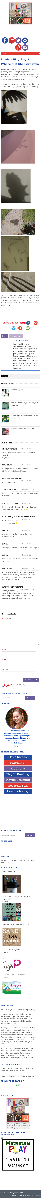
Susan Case (7, 465)
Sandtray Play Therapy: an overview (16, 924)
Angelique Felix (9, 449)
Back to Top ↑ (36, 1195)
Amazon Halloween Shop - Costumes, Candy (17, 1076)
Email (5, 659)
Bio (5, 336)
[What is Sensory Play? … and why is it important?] (12, 921)
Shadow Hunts (27, 295)
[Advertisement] (21, 31)
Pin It (20, 376)
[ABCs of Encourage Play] (12, 972)
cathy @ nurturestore (12, 587)
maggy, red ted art (10, 503)
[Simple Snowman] (12, 893)
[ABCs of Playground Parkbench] (12, 997)
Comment (6, 618)
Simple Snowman (9, 871)
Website (5, 670)
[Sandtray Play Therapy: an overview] (12, 946)
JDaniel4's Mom (9, 490)
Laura (5, 530)
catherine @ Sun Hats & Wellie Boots (19, 517)
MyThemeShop (24, 1195)
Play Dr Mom (5, 1193)
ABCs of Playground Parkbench (14, 975)
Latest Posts (16, 336)
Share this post (11, 322)
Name (5, 649)
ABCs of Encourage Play (11, 949)
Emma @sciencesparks (12, 478)
